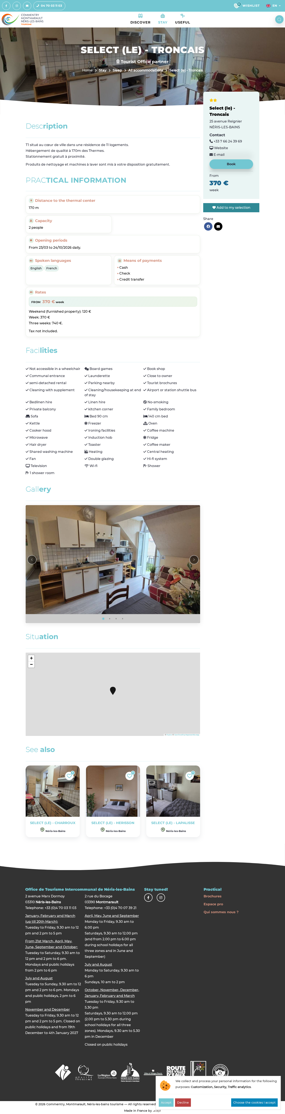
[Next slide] (194, 559)
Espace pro (213, 904)
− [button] (31, 664)
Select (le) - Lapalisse (173, 823)
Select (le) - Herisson (112, 823)
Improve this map (192, 735)
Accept (166, 1102)
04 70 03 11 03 (51, 5)
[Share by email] (218, 226)
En (274, 5)
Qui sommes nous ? (221, 912)
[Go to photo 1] (103, 619)
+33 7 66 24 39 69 (227, 141)
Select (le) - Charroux (52, 823)
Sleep (117, 70)
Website (220, 148)
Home (87, 70)
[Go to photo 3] (116, 619)
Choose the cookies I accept (254, 1102)
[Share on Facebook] (208, 226)
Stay (102, 70)
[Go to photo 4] (123, 619)
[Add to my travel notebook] (69, 775)
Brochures (213, 896)
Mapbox (169, 735)
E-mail (218, 155)
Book (231, 164)
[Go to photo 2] (110, 619)
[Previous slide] (32, 559)
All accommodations (145, 70)
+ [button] (31, 658)
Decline (183, 1102)
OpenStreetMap (179, 735)
